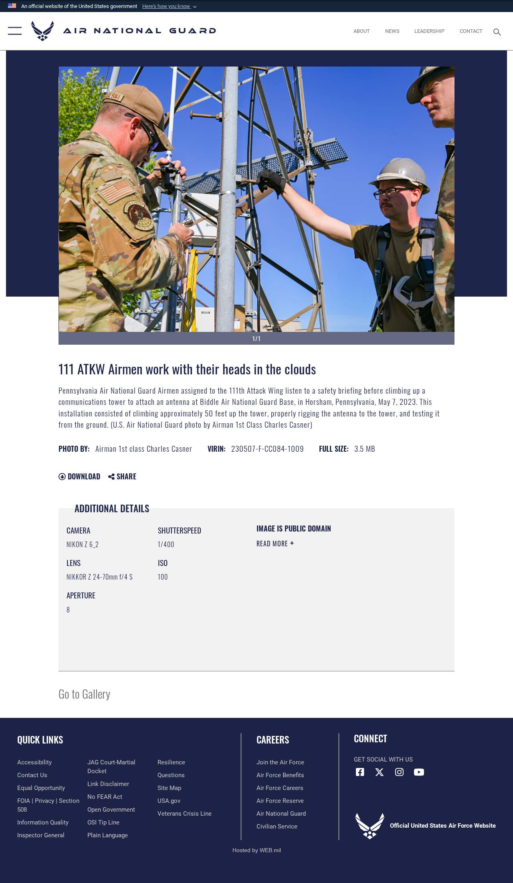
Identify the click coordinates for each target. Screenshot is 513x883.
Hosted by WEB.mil (256, 850)
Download (83, 476)
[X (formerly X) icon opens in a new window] (380, 772)
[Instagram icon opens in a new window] (399, 772)
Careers (272, 739)
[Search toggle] (498, 31)
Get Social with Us (383, 759)
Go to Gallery (84, 693)
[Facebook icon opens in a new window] (360, 772)
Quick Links (40, 739)
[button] (170, 6)
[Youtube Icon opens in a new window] (419, 772)
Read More (273, 543)
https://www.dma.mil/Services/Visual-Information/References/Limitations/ (328, 611)
